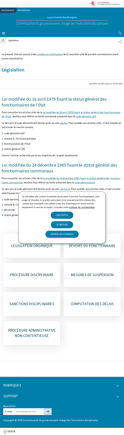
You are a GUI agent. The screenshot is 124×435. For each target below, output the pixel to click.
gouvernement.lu (8, 10)
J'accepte (62, 215)
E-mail (8, 411)
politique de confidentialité (82, 207)
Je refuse (62, 224)
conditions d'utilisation (50, 54)
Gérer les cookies (62, 234)
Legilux (63, 123)
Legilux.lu (65, 189)
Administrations (24, 10)
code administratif (86, 116)
